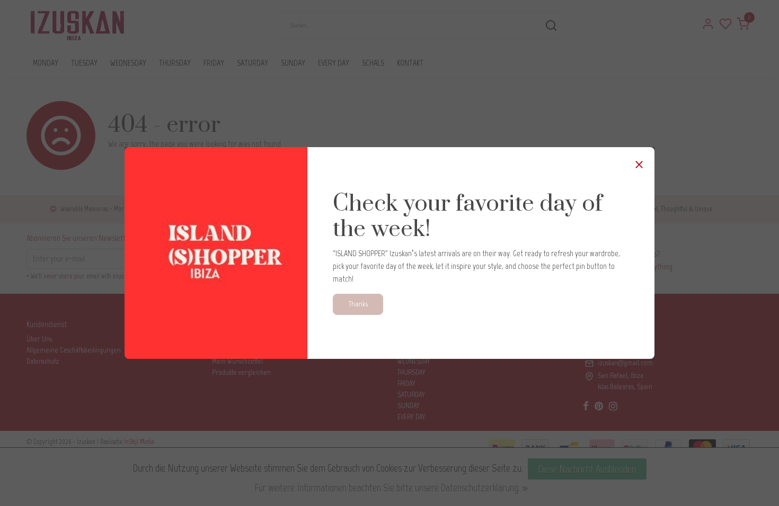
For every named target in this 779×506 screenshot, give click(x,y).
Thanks (358, 304)
